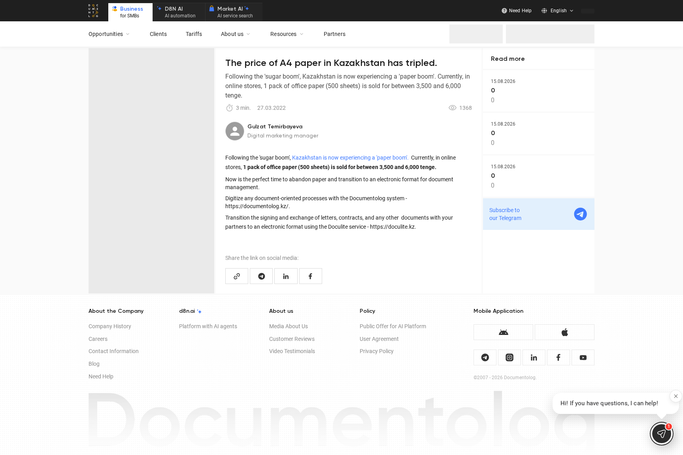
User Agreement (379, 339)
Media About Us (288, 326)
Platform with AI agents (208, 326)
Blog (94, 364)
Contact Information (114, 351)
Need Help (101, 376)
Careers (98, 339)
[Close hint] (676, 396)
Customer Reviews (292, 339)
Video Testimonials (292, 351)
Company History (110, 326)
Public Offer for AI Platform (393, 326)
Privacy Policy (377, 351)
